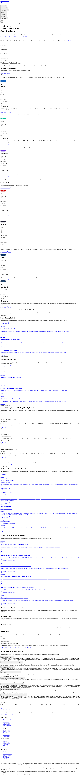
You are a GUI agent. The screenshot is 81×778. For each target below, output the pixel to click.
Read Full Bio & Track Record (7, 647)
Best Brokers (3, 19)
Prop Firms (3, 16)
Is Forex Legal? (6, 722)
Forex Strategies (6, 723)
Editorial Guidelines (28, 647)
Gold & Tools (3, 18)
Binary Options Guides (5, 366)
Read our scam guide (71, 369)
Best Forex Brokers (5, 36)
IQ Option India (6, 745)
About (4, 751)
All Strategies (3, 474)
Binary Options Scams (7, 733)
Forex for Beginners (7, 725)
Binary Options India (23, 36)
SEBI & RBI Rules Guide (6, 464)
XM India (5, 741)
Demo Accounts (6, 735)
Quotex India (5, 744)
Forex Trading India (7, 719)
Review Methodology (7, 754)
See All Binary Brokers (5, 73)
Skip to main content (5, 1)
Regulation (3, 14)
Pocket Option (6, 746)
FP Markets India (6, 743)
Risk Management (6, 724)
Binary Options (3, 10)
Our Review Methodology (18, 647)
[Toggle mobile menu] (2, 21)
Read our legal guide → (71, 40)
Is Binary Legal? (6, 731)
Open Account (4, 112)
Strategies (3, 12)
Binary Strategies (6, 732)
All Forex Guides (4, 323)
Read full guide (4, 427)
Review (9, 112)
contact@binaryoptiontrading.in (8, 714)
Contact (4, 752)
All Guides (3, 541)
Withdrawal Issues (6, 736)
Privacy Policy (6, 757)
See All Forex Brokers (5, 188)
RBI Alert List (6, 756)
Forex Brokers (3, 8)
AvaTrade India (6, 742)
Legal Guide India (15, 36)
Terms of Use (5, 758)
